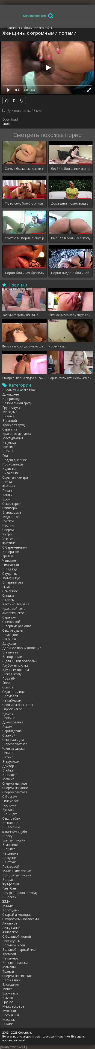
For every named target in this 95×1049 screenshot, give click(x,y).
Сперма (8, 530)
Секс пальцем (13, 739)
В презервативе (14, 744)
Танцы (7, 495)
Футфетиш (10, 884)
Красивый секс (13, 608)
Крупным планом (15, 670)
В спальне (10, 823)
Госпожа (9, 805)
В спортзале (12, 656)
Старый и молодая (17, 914)
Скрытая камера (15, 477)
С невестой (11, 621)
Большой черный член (19, 949)
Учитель (8, 538)
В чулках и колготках (19, 390)
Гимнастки (10, 565)
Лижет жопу (11, 674)
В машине (10, 844)
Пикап (7, 490)
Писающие (10, 473)
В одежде (10, 569)
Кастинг (8, 525)
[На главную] (34, 15)
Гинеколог (10, 801)
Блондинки (10, 984)
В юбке (8, 770)
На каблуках (11, 700)
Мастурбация (13, 438)
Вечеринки (10, 551)
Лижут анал (11, 927)
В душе (7, 451)
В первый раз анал (17, 626)
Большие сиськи (15, 962)
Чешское (9, 560)
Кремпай (9, 954)
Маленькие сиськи (16, 871)
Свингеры (9, 508)
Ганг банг (9, 888)
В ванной (9, 420)
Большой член (13, 945)
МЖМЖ (7, 906)
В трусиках (10, 761)
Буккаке (8, 809)
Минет (7, 989)
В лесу (7, 836)
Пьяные (8, 416)
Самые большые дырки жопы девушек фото (24, 168)
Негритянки (11, 980)
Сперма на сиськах (17, 976)
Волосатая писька (16, 875)
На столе (9, 862)
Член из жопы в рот (17, 704)
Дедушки (9, 643)
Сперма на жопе (15, 788)
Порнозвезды (13, 464)
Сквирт (7, 687)
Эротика (8, 447)
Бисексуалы (11, 941)
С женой (8, 735)
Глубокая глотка (15, 665)
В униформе (11, 512)
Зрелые (8, 556)
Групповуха (11, 407)
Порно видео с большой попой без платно (70, 273)
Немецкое (10, 635)
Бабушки (9, 639)
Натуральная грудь (17, 403)
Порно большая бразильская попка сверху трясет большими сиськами (24, 273)
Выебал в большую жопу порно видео (70, 238)
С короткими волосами (20, 919)
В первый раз (12, 582)
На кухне (9, 857)
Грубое (8, 1002)
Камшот (8, 997)
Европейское (12, 709)
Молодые (9, 412)
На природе (11, 398)
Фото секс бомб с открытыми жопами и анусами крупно (24, 203)
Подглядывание (14, 460)
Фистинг (8, 543)
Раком (7, 726)
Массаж (8, 1019)
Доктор (8, 766)
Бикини (7, 753)
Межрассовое (13, 1006)
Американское (13, 613)
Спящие (8, 595)
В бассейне (11, 827)
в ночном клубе (14, 831)
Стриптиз (9, 429)
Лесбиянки (10, 1015)
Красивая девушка (16, 433)
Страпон (9, 617)
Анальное (10, 923)
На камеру (10, 958)
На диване (10, 853)
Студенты (10, 573)
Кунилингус (11, 578)
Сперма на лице (14, 783)
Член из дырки (13, 748)
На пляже (9, 774)
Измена (8, 586)
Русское (8, 521)
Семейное (10, 591)
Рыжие (7, 1024)
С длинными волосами (19, 661)
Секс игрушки (12, 630)
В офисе (8, 849)
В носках (9, 897)
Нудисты (9, 468)
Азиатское (10, 932)
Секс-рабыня (12, 818)
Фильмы (8, 486)
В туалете (10, 652)
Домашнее (10, 394)
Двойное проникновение (21, 648)
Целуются (10, 696)
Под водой (10, 866)
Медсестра (11, 516)
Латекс (7, 757)
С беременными (14, 547)
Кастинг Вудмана (15, 604)
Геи (5, 455)
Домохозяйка (13, 722)
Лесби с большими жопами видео (70, 168)
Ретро (7, 534)
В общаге (10, 814)
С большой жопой (16, 936)
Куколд (7, 713)
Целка (7, 482)
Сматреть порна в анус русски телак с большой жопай (24, 238)
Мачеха (8, 779)
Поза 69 (8, 678)
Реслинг (8, 718)
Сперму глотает (14, 792)
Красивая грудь (14, 425)
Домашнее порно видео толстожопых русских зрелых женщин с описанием (70, 203)
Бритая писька (13, 840)
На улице (9, 442)
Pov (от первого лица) (19, 892)
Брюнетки (10, 993)
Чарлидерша (12, 731)
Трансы (8, 971)
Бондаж (8, 879)
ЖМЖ (6, 901)
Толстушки (10, 910)
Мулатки (9, 1011)
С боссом (9, 796)
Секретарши (11, 503)
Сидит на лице (13, 691)
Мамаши (9, 967)
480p (6, 123)
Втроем (8, 600)
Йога (6, 683)
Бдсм (6, 499)
